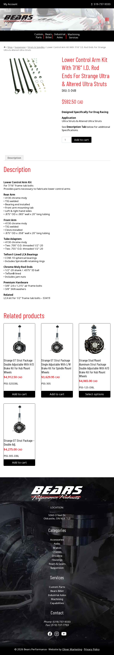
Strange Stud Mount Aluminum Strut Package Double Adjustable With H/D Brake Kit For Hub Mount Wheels (94, 368)
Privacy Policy (92, 649)
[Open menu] (106, 19)
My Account (10, 4)
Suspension (57, 567)
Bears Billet (57, 591)
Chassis (57, 551)
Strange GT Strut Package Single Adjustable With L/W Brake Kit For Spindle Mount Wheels (56, 366)
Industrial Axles (57, 595)
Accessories (57, 539)
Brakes (57, 547)
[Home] (5, 47)
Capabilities (57, 603)
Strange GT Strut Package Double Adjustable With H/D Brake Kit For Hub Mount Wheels (19, 366)
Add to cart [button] (19, 394)
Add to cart (81, 140)
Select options (94, 394)
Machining (57, 599)
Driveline (57, 555)
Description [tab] (14, 157)
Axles (57, 543)
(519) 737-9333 (62, 621)
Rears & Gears (57, 563)
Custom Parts (57, 587)
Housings (57, 559)
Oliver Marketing (72, 649)
